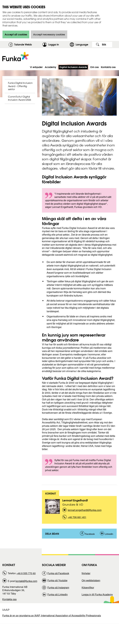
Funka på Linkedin (57, 594)
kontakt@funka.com (26, 581)
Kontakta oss (9, 599)
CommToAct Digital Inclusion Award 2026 (19, 98)
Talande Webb (23, 44)
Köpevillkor (88, 587)
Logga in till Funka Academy (97, 594)
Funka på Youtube (57, 580)
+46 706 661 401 (77, 518)
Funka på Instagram (58, 587)
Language (82, 44)
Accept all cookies (16, 34)
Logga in (58, 44)
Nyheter (86, 573)
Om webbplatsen (91, 580)
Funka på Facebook (58, 573)
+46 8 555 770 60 (26, 573)
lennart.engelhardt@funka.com (84, 511)
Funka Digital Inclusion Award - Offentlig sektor (20, 86)
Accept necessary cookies (49, 34)
